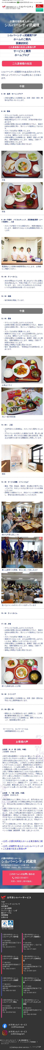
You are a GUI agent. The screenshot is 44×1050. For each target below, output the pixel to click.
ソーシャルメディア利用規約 (28, 1042)
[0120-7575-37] (22, 2)
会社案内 (4, 906)
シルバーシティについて (10, 904)
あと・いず (9, 911)
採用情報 (4, 915)
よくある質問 (6, 908)
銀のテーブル (6, 913)
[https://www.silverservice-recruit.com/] (39, 10)
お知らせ (4, 917)
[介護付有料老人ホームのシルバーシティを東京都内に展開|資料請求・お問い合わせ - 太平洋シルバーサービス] (39, 6)
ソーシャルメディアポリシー (9, 1042)
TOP (3, 902)
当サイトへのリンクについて (8, 1040)
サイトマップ (4, 1043)
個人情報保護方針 (23, 1040)
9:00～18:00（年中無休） (22, 877)
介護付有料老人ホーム (11, 941)
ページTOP (36, 1047)
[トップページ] (17, 8)
